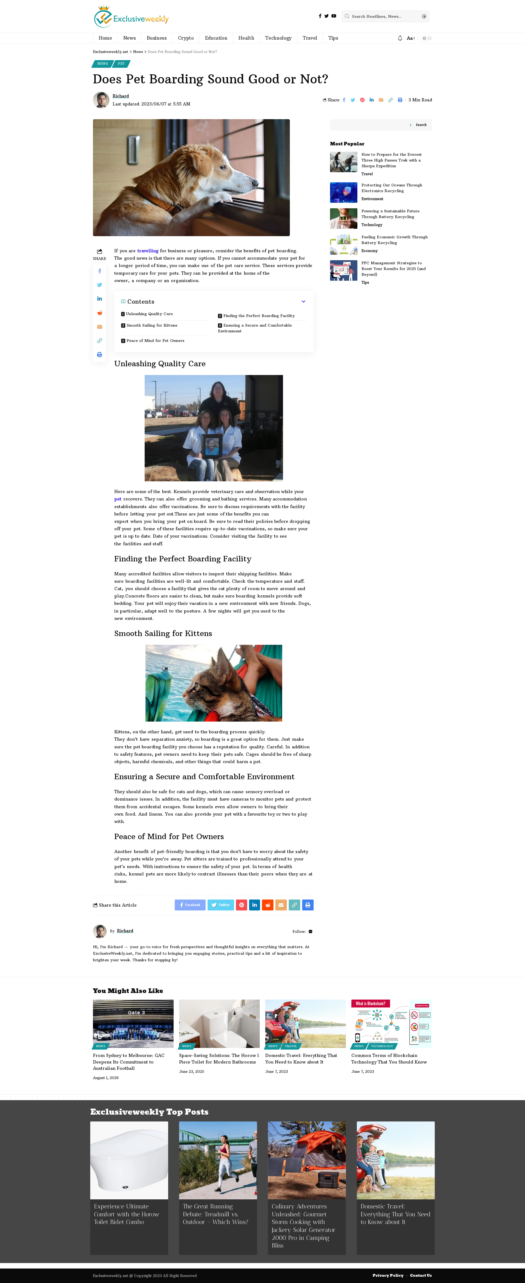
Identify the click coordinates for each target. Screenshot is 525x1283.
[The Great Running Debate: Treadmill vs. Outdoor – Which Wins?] (218, 1160)
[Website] (310, 932)
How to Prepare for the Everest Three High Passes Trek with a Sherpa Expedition (391, 160)
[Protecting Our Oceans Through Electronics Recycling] (343, 192)
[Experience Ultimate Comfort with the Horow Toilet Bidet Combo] (129, 1160)
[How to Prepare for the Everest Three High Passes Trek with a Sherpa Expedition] (343, 162)
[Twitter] (326, 16)
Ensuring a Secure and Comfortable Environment (255, 328)
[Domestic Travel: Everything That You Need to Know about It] (305, 1024)
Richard (121, 96)
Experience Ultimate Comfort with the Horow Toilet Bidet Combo (126, 1214)
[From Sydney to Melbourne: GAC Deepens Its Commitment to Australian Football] (133, 1024)
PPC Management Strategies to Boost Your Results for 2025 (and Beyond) (393, 268)
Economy (369, 250)
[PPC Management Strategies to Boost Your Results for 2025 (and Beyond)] (343, 270)
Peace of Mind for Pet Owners (155, 340)
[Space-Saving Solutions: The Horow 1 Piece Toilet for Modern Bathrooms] (219, 1024)
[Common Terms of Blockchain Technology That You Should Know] (391, 1024)
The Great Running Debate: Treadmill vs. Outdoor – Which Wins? (216, 1214)
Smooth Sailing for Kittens (152, 325)
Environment (372, 199)
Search (421, 125)
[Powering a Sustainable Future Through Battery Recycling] (343, 218)
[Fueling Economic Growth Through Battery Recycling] (343, 244)
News (102, 64)
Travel (367, 174)
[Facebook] (320, 16)
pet (117, 499)
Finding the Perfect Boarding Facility (259, 315)
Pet (121, 64)
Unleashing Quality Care (149, 313)
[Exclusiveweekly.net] (131, 16)
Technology (371, 224)
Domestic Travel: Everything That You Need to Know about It (396, 1214)
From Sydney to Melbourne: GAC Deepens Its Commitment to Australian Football (129, 1062)
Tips (365, 282)
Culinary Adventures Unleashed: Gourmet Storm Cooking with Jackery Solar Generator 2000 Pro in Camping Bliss (304, 1226)
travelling (147, 250)
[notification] (400, 38)
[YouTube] (334, 16)
